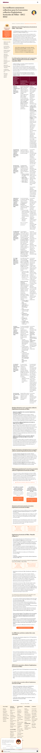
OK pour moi (18, 747)
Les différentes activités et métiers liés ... (7, 70)
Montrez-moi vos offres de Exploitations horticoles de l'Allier (7, 34)
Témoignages (34, 714)
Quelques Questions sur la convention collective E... (7, 51)
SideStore (4, 721)
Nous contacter (34, 711)
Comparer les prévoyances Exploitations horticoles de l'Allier (18, 528)
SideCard (4, 719)
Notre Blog (19, 709)
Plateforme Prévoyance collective (12, 735)
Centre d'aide (34, 710)
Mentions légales (35, 718)
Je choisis (11, 747)
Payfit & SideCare (27, 714)
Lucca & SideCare (28, 715)
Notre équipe (34, 713)
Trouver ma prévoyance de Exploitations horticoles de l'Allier (31, 499)
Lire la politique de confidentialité (6, 744)
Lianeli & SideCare (28, 720)
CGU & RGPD (34, 720)
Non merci (4, 747)
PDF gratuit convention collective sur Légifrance (25, 482)
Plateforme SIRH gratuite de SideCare (24, 627)
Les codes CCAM (20, 730)
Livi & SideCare (27, 718)
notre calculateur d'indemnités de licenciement (24, 223)
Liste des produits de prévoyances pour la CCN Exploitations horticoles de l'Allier (32, 528)
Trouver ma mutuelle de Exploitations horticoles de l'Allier (18, 498)
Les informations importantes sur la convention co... (7, 47)
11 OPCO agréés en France (30, 674)
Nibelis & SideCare (28, 717)
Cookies (33, 721)
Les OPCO (19, 731)
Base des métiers (20, 722)
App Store (33, 725)
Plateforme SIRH (13, 737)
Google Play (34, 727)
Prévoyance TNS (6, 715)
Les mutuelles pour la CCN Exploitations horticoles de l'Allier (32, 565)
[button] (6, 751)
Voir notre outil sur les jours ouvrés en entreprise (25, 278)
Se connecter (34, 708)
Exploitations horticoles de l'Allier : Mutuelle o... (7, 66)
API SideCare (27, 725)
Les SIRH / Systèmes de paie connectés (28, 728)
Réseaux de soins (20, 736)
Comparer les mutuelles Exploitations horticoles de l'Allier (18, 565)
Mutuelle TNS (5, 714)
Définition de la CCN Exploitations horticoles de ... (7, 43)
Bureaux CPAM (19, 729)
